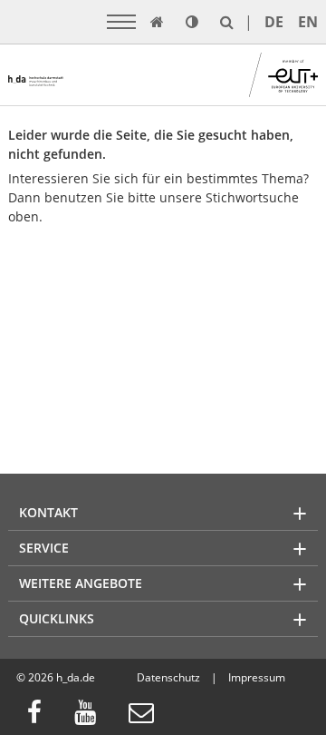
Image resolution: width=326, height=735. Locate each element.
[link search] (226, 22)
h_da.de (75, 677)
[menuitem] (39, 714)
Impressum (256, 677)
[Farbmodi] (192, 22)
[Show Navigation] (121, 21)
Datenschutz (168, 677)
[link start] (157, 22)
